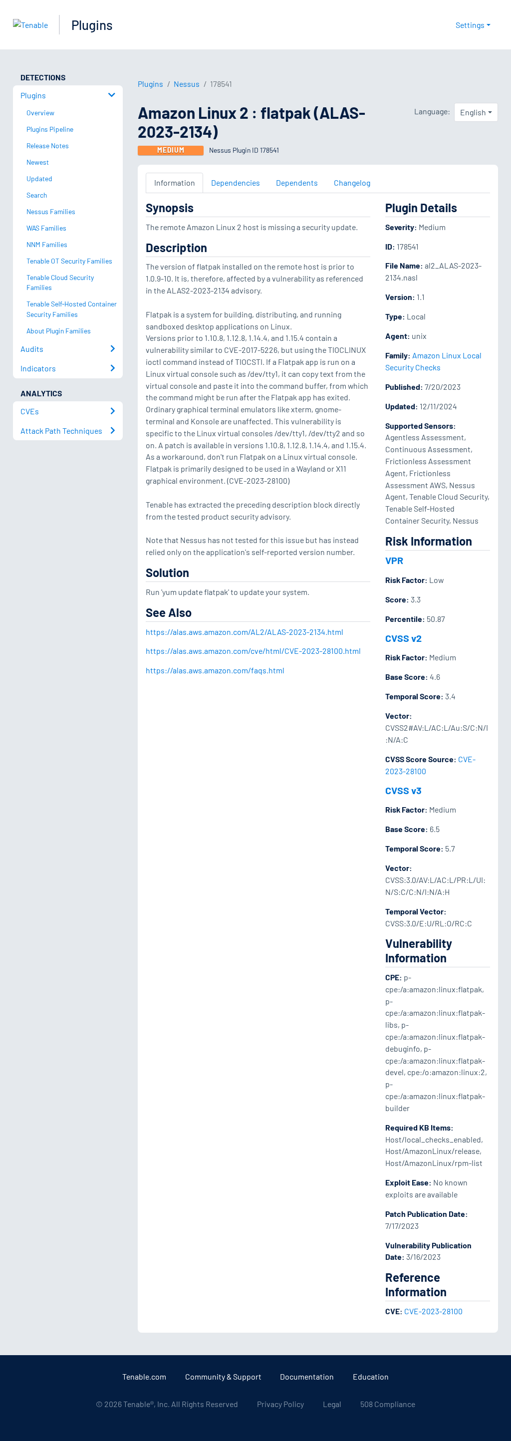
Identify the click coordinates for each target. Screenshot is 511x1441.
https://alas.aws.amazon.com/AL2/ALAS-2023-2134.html (244, 631)
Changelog (352, 182)
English (473, 112)
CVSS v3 (403, 790)
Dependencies (235, 182)
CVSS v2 (403, 638)
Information (174, 182)
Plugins (92, 24)
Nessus (187, 83)
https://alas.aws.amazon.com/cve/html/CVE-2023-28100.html (253, 650)
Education (371, 1376)
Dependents (297, 182)
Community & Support (223, 1376)
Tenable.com (144, 1376)
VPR (394, 560)
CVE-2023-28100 (433, 1311)
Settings (470, 24)
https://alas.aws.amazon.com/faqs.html (215, 670)
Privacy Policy (280, 1404)
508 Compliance (387, 1404)
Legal (332, 1404)
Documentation (307, 1376)
